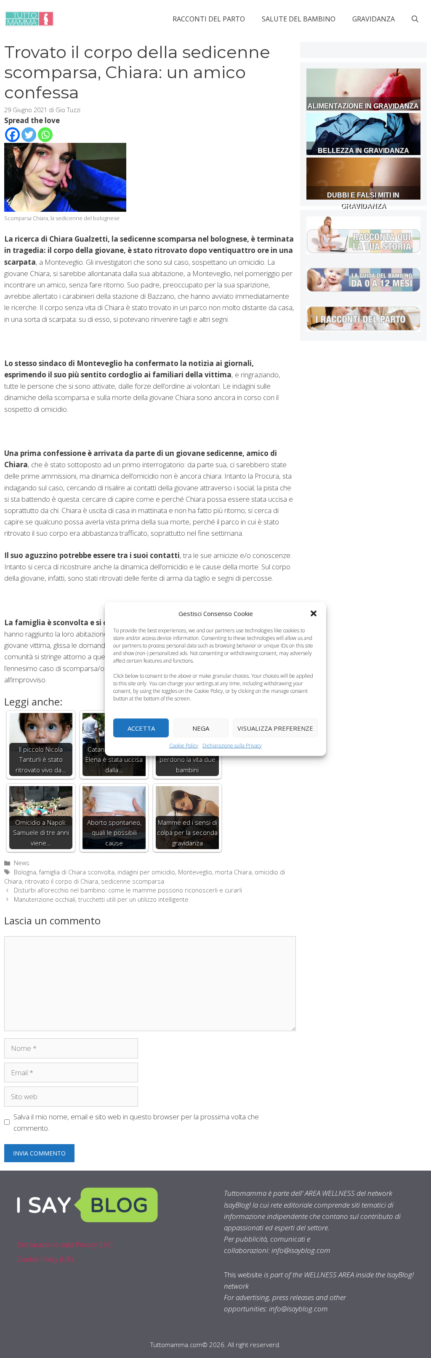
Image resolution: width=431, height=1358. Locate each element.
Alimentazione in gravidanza (363, 106)
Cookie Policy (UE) (45, 1259)
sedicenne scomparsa (132, 881)
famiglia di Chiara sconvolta (76, 872)
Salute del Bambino (298, 19)
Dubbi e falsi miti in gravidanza (363, 201)
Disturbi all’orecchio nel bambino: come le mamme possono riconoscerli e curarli (128, 890)
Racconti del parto (209, 19)
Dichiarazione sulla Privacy (232, 745)
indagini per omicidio (146, 872)
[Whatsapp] (45, 134)
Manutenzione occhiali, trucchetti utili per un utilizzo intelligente (101, 899)
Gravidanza (373, 19)
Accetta (141, 728)
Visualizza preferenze (275, 728)
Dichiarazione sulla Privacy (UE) (64, 1244)
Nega (200, 728)
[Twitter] (28, 134)
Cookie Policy (183, 745)
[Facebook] (12, 134)
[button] (313, 613)
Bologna (25, 872)
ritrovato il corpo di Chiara (61, 881)
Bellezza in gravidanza (363, 150)
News (21, 863)
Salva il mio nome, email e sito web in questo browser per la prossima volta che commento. (136, 1122)
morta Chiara (233, 872)
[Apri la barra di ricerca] (415, 18)
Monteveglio (195, 872)
